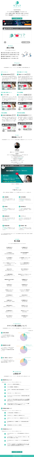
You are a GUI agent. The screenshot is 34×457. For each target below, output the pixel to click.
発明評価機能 (4, 208)
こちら (10, 80)
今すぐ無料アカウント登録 (17, 18)
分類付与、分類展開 (21, 227)
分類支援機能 (5, 209)
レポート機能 (20, 208)
